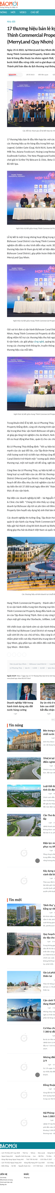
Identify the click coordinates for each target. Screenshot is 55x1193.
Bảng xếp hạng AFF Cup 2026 (34, 1163)
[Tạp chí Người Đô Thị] (44, 942)
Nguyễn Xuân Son (24, 1166)
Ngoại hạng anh (7, 1156)
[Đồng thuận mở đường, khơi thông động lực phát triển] (24, 1094)
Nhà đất (11, 21)
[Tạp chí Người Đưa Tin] (45, 913)
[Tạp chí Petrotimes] (47, 1036)
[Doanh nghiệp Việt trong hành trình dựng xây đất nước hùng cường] (22, 691)
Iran (34, 1156)
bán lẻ (27, 668)
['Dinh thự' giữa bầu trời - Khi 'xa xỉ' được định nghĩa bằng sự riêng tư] (24, 915)
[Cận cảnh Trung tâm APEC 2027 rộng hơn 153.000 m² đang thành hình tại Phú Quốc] (24, 1010)
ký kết (42, 668)
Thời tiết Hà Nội (32, 1159)
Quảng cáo (3, 1184)
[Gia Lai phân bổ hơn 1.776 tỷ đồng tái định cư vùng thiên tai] (24, 982)
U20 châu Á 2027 (46, 1159)
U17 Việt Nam (38, 1166)
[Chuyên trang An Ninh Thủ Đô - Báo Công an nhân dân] (44, 1065)
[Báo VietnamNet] (45, 766)
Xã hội (13, 1166)
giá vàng (50, 1163)
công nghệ (39, 341)
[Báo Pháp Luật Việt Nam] (45, 878)
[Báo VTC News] (46, 738)
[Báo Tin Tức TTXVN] (45, 794)
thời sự (25, 1153)
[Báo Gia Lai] (47, 980)
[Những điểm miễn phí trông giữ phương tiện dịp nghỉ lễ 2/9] (24, 1067)
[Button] (20, 75)
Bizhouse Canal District (38, 664)
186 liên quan (43, 75)
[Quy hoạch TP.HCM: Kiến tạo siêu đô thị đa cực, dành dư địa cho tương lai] (24, 944)
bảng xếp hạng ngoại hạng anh (13, 1159)
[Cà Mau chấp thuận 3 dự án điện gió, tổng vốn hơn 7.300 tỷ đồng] (24, 1038)
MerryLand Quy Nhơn (18, 664)
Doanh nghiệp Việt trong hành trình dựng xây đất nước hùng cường (20, 706)
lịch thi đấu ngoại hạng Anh (12, 1163)
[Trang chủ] (9, 5)
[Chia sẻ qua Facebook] (9, 655)
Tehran (33, 1153)
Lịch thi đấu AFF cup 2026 (11, 1153)
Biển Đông (5, 1166)
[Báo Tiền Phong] (43, 714)
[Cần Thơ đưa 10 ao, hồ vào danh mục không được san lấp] (24, 825)
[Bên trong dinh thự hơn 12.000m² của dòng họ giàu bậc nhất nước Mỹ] (24, 740)
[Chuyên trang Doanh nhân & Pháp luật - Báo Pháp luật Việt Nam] (46, 1120)
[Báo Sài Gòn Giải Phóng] (13, 74)
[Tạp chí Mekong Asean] (44, 1008)
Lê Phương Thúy (16, 668)
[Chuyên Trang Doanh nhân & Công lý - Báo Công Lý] (9, 714)
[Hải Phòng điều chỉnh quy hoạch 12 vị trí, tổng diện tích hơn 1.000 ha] (24, 1122)
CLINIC (34, 668)
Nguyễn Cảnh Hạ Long (22, 1156)
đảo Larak (41, 1153)
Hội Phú (41, 1156)
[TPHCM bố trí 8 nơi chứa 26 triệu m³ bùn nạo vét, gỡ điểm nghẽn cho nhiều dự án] (24, 768)
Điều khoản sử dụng (6, 1180)
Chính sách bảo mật (6, 1182)
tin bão (48, 1156)
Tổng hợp (27, 1177)
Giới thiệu (3, 1177)
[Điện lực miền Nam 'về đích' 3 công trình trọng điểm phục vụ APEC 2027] (24, 853)
